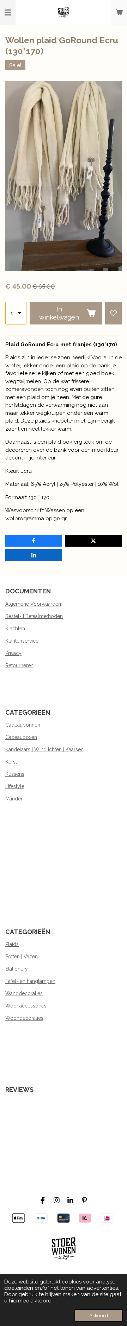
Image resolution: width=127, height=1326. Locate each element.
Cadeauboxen (21, 737)
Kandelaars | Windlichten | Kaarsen (44, 749)
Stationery (16, 969)
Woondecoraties (24, 1018)
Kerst (11, 762)
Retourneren (19, 665)
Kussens (14, 774)
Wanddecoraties (24, 993)
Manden (14, 799)
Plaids (12, 944)
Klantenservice (21, 641)
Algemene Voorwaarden (33, 604)
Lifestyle (14, 786)
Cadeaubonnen (22, 725)
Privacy (13, 653)
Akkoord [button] (98, 1315)
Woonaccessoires (26, 1006)
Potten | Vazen (21, 956)
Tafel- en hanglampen (30, 981)
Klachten (15, 628)
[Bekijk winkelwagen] (119, 12)
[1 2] (15, 313)
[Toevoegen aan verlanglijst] (113, 313)
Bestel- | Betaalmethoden (34, 616)
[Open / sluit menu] (8, 12)
